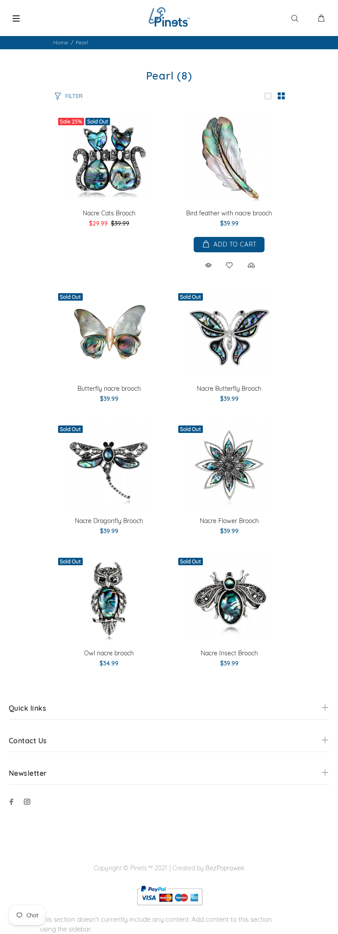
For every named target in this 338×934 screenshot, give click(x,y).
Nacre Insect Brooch (229, 653)
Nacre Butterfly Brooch (229, 388)
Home (60, 42)
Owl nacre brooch (109, 653)
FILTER (74, 95)
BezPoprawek (225, 868)
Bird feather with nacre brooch (229, 213)
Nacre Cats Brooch (109, 213)
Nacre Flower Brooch (229, 521)
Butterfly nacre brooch (109, 388)
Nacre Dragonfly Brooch (109, 521)
